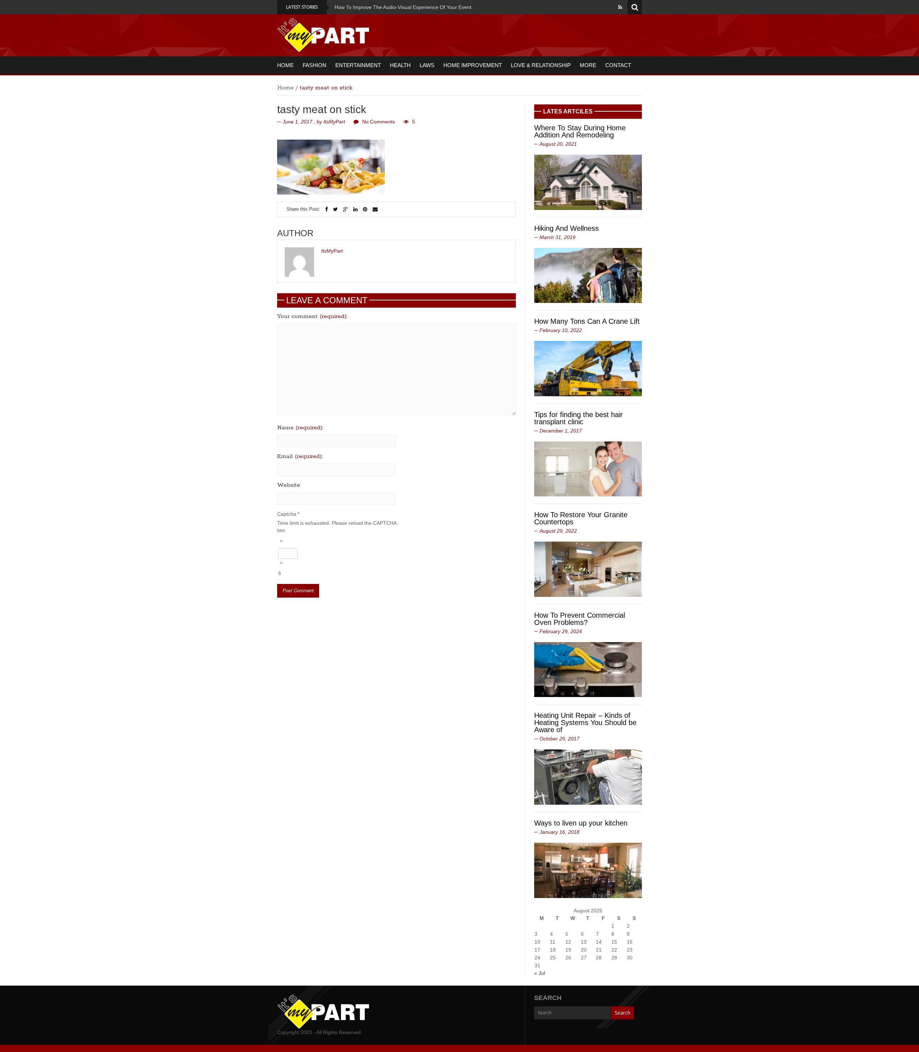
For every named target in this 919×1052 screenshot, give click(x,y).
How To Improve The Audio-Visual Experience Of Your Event (369, 7)
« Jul (539, 973)
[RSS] (620, 7)
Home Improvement (472, 65)
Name (300, 427)
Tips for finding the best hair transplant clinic (578, 418)
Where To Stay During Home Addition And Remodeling (580, 131)
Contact (618, 65)
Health (400, 65)
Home (285, 65)
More (588, 65)
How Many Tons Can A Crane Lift (587, 321)
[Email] (375, 209)
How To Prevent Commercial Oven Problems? (579, 618)
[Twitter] (335, 209)
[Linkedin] (355, 209)
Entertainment (358, 65)
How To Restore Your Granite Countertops (581, 518)
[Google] (345, 209)
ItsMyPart (334, 122)
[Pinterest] (365, 209)
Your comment (312, 316)
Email (300, 456)
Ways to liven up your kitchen (581, 823)
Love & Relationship (541, 65)
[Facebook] (327, 209)
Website (288, 485)
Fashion (314, 65)
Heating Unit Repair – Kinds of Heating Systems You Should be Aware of (585, 722)
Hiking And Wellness (566, 228)
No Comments (378, 122)
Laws (427, 65)
